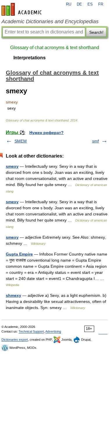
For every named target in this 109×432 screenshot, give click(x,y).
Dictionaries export (14, 339)
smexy (12, 166)
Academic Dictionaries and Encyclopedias (50, 21)
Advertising (53, 331)
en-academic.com (22, 9)
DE (79, 4)
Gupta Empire (19, 254)
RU (68, 4)
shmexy (13, 295)
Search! (96, 32)
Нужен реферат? (46, 132)
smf (95, 141)
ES (90, 4)
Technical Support (31, 331)
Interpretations (29, 57)
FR (100, 4)
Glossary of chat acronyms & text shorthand (54, 47)
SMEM (21, 141)
